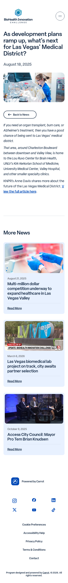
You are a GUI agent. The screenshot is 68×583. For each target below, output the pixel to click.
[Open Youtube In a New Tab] (34, 510)
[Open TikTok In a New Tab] (53, 510)
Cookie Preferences (34, 524)
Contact (34, 558)
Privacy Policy (34, 541)
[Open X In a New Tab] (14, 510)
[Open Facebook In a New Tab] (34, 500)
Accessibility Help (34, 533)
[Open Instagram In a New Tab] (14, 501)
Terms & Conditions (34, 549)
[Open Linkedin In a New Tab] (53, 500)
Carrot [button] (46, 572)
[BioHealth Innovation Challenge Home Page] (18, 16)
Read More (14, 308)
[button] (60, 16)
